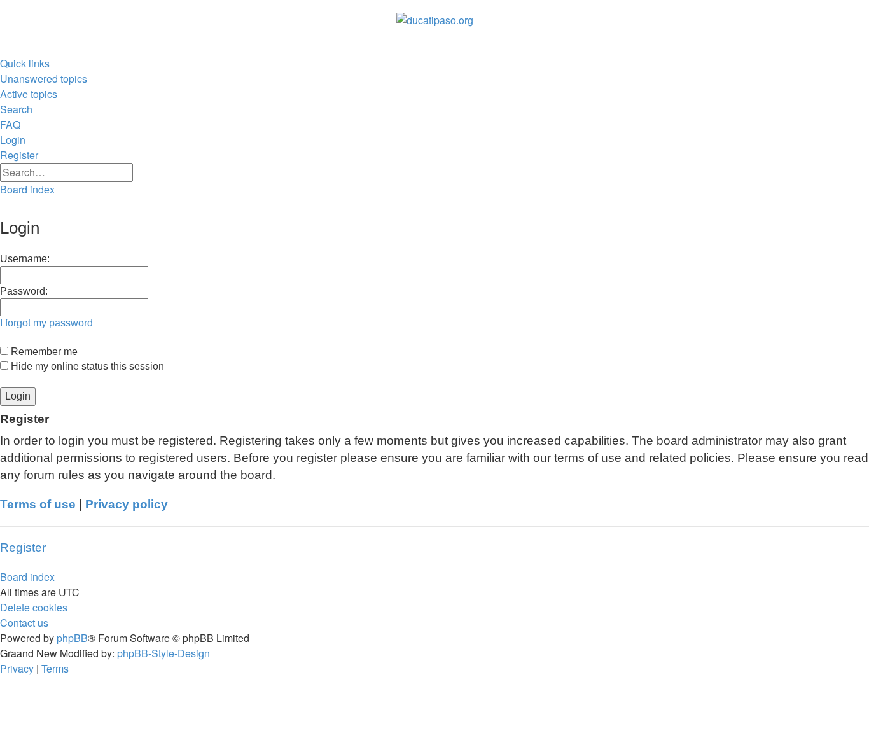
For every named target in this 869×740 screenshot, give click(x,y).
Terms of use (38, 504)
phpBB (72, 638)
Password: (24, 291)
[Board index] (434, 20)
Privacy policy (126, 504)
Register (23, 547)
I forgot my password (46, 323)
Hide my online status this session (86, 366)
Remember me (43, 351)
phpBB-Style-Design (163, 653)
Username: (25, 258)
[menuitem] (43, 79)
